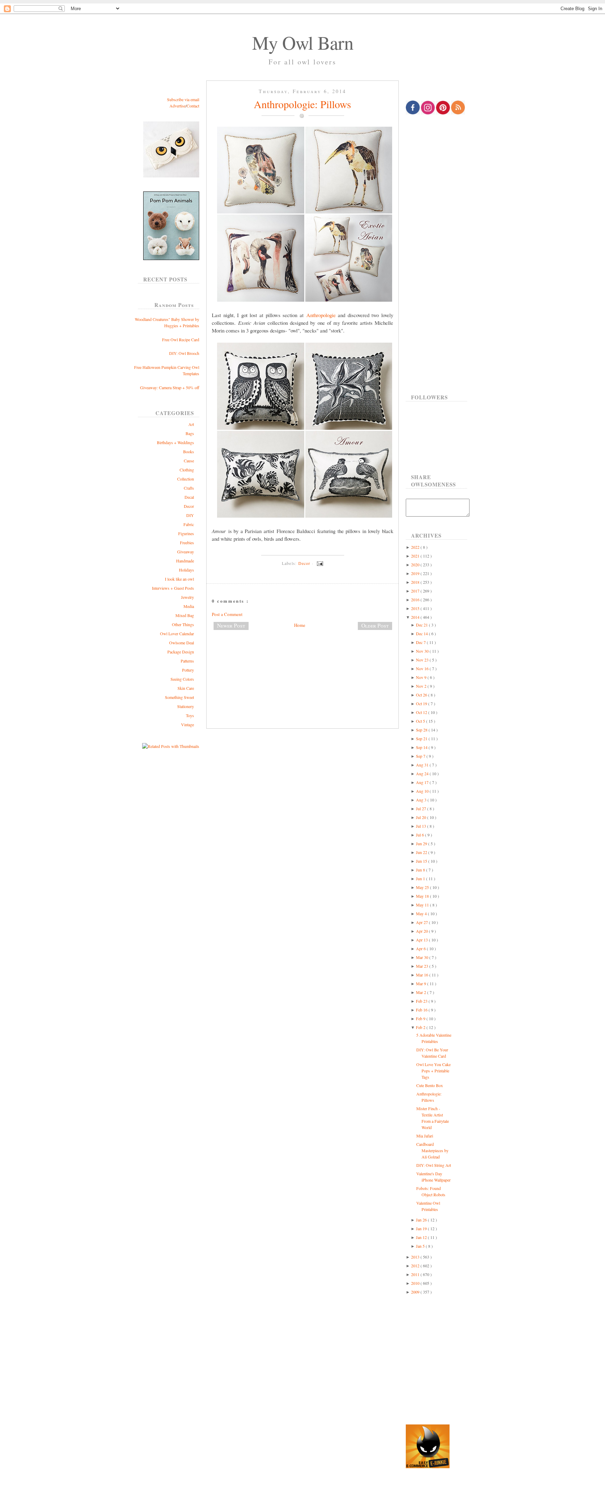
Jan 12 (422, 1237)
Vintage (187, 724)
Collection (185, 479)
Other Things (183, 624)
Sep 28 (422, 730)
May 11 (423, 905)
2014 (415, 617)
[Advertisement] (302, 658)
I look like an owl (179, 579)
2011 (415, 1274)
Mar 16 (422, 975)
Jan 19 (422, 1228)
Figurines (186, 533)
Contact (193, 105)
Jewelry (187, 597)
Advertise (177, 105)
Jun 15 (422, 861)
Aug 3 (421, 800)
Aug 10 (423, 791)
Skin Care (186, 688)
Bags (190, 433)
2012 (415, 1265)
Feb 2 (421, 1027)
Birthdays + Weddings (175, 442)
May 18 (423, 896)
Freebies (187, 542)
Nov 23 (423, 660)
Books (188, 451)
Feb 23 (422, 1001)
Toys (190, 715)
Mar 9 (421, 983)
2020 (415, 564)
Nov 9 (421, 677)
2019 (415, 573)
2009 (415, 1292)
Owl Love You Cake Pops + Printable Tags (433, 1071)
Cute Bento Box (429, 1085)
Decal (189, 497)
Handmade (185, 560)
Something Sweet (179, 697)
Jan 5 (421, 1246)
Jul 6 (420, 835)
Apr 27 (422, 922)
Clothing (187, 469)
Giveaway (185, 551)
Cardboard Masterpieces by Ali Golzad (432, 1150)
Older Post (375, 625)
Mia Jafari (424, 1136)
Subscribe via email (183, 99)
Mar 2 (421, 992)
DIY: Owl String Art (433, 1165)
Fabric (188, 524)
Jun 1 (421, 878)
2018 (415, 582)
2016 (415, 599)
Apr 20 (422, 931)
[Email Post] (319, 563)
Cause (189, 460)
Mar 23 (422, 966)
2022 (415, 547)
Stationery (185, 706)
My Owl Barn (302, 42)
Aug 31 (423, 765)
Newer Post (231, 625)
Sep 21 (422, 738)
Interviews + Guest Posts (173, 588)
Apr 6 (421, 948)
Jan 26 (422, 1220)
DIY (190, 515)
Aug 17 (423, 782)
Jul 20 (421, 817)
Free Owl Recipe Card (180, 339)
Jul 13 (421, 826)
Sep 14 (422, 747)
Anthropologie (321, 314)
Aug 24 (423, 773)
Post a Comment (227, 614)
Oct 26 (422, 695)
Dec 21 (422, 625)
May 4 (422, 913)
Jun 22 (422, 852)
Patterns (187, 661)
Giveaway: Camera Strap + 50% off (169, 387)
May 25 (423, 887)
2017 (415, 591)
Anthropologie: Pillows (302, 104)
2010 (415, 1283)
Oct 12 (422, 712)
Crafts (189, 488)
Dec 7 (421, 642)
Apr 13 (422, 940)
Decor (189, 506)
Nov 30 (423, 651)
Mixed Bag (184, 615)
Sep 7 (421, 756)
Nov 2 (421, 686)
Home (299, 625)
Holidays (186, 570)
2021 (415, 556)
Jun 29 (422, 843)
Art (191, 424)
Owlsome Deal (181, 642)
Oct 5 (421, 721)
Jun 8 (421, 870)
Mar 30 (422, 957)
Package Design (180, 651)
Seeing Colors (182, 679)
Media (188, 606)
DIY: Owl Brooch (184, 353)
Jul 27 (421, 808)
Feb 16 (422, 1010)
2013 (415, 1257)
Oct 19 (422, 703)
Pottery (188, 670)
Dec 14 (422, 633)
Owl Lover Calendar (177, 633)
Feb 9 (421, 1018)
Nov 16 (423, 668)
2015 (415, 608)
